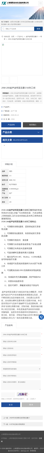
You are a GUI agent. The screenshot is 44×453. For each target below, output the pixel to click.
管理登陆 (33, 451)
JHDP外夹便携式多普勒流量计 (19, 418)
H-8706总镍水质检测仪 (17, 424)
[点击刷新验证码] (22, 394)
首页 (13, 36)
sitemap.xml (25, 451)
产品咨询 (11, 125)
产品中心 (20, 36)
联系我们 (32, 125)
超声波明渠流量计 (32, 36)
